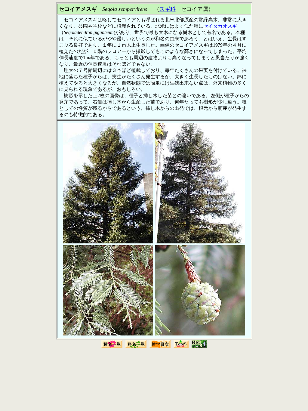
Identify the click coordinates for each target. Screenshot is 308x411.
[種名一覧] (112, 347)
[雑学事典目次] (160, 347)
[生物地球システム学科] (199, 347)
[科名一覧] (136, 347)
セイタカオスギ (220, 26)
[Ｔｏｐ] (181, 347)
